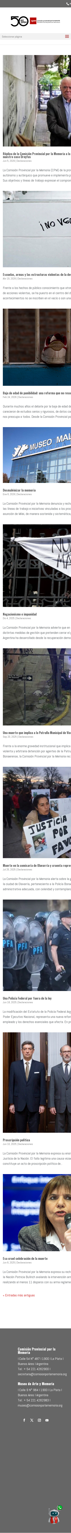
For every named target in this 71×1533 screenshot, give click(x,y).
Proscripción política (16, 1140)
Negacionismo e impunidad (20, 614)
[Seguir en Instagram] (39, 1420)
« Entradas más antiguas (19, 1295)
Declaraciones (24, 161)
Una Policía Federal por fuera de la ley (27, 998)
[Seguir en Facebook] (24, 1420)
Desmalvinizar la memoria (19, 490)
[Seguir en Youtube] (47, 1420)
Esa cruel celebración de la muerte (25, 1258)
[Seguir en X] (32, 1420)
